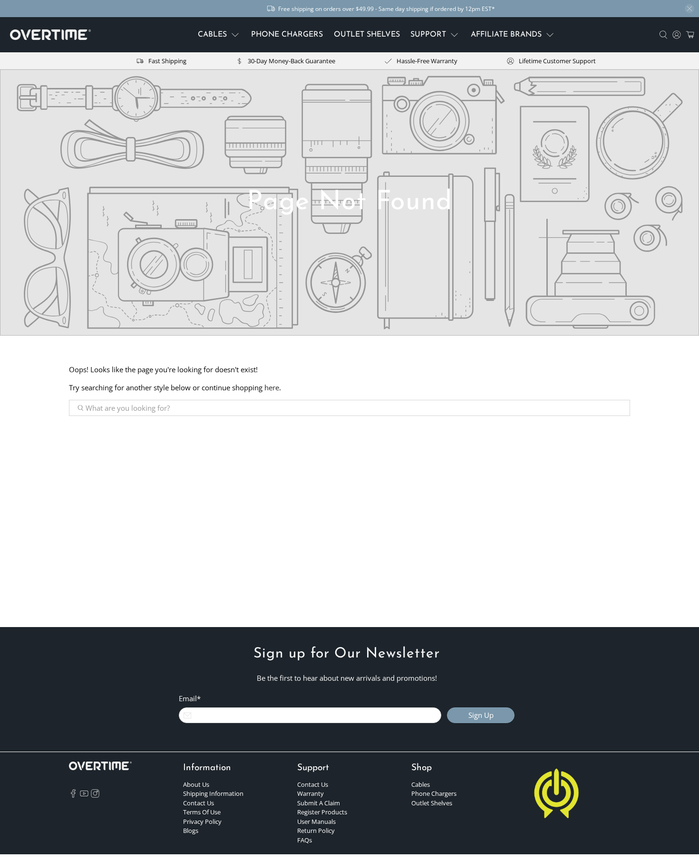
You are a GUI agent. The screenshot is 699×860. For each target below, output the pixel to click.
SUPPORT (428, 35)
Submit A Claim (318, 803)
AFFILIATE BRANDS (506, 35)
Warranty (310, 793)
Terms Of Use (202, 812)
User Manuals (316, 821)
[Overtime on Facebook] (73, 795)
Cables (420, 784)
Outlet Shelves (431, 803)
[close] (689, 8)
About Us (196, 784)
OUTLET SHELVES (367, 35)
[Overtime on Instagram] (95, 795)
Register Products (322, 812)
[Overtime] (50, 34)
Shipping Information (213, 793)
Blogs (190, 830)
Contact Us (198, 803)
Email (190, 698)
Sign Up (481, 715)
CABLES (212, 35)
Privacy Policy (202, 821)
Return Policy (316, 830)
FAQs (304, 840)
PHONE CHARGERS (287, 35)
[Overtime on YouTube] (84, 795)
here (271, 387)
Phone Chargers (433, 793)
